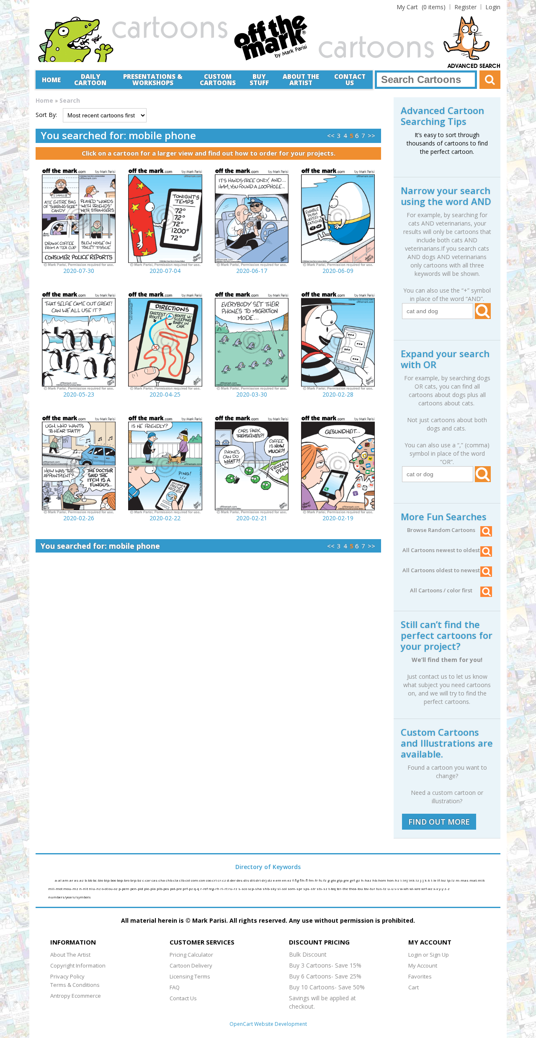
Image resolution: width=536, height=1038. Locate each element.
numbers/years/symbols (69, 897)
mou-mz (71, 888)
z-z (447, 888)
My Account (422, 965)
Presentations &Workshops (153, 79)
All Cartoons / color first (441, 590)
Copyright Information (78, 965)
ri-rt (224, 888)
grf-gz (355, 880)
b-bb (89, 880)
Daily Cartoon (90, 79)
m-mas (462, 880)
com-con (198, 880)
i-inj (404, 880)
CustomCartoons (218, 79)
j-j (422, 880)
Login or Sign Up (428, 954)
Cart (413, 987)
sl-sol (282, 888)
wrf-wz (427, 888)
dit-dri (256, 880)
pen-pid (137, 888)
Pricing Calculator (191, 954)
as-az (79, 880)
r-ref (204, 888)
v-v (397, 888)
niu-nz (95, 888)
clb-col (185, 880)
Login (492, 7)
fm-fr (314, 880)
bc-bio (98, 880)
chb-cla (172, 880)
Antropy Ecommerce (75, 995)
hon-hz (393, 880)
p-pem (124, 888)
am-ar (68, 880)
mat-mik (477, 880)
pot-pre (176, 888)
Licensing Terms (190, 976)
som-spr (295, 888)
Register (465, 7)
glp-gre (343, 880)
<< (331, 135)
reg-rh (214, 888)
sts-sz (322, 888)
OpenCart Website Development (268, 1024)
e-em (277, 880)
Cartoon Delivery (191, 965)
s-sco (243, 888)
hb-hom (379, 880)
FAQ (175, 987)
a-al (58, 880)
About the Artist (301, 79)
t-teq (332, 888)
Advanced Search (474, 66)
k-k (428, 880)
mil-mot (55, 888)
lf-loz (442, 880)
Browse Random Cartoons (441, 530)
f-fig (296, 880)
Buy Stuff (259, 79)
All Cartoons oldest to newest (441, 570)
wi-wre (415, 888)
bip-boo (110, 880)
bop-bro (123, 880)
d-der (232, 880)
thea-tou (356, 888)
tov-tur (370, 888)
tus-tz (381, 888)
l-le (434, 880)
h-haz (366, 880)
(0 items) (421, 7)
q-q (197, 888)
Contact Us (350, 79)
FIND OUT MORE (439, 822)
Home (51, 79)
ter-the (343, 888)
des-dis (243, 880)
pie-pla (150, 888)
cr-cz (222, 880)
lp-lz (451, 880)
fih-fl (304, 880)
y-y (441, 888)
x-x (436, 888)
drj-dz (267, 880)
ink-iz (414, 880)
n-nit (84, 888)
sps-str (310, 888)
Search (69, 100)
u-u (390, 888)
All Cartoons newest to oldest (441, 550)
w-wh (405, 888)
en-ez (287, 880)
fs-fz (323, 880)
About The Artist (70, 954)
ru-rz (233, 888)
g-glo (332, 880)
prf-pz (188, 888)
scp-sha (255, 888)
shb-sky (270, 888)
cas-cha (159, 880)
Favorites (420, 976)
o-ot (105, 888)
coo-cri (212, 880)
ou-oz (113, 888)
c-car (147, 880)
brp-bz (136, 880)
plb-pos (163, 888)
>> (371, 135)
